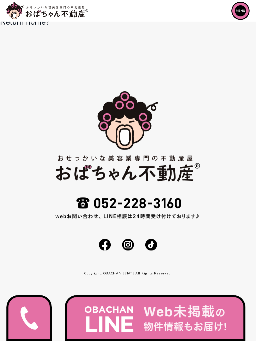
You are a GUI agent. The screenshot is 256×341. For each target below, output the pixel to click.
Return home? (25, 21)
